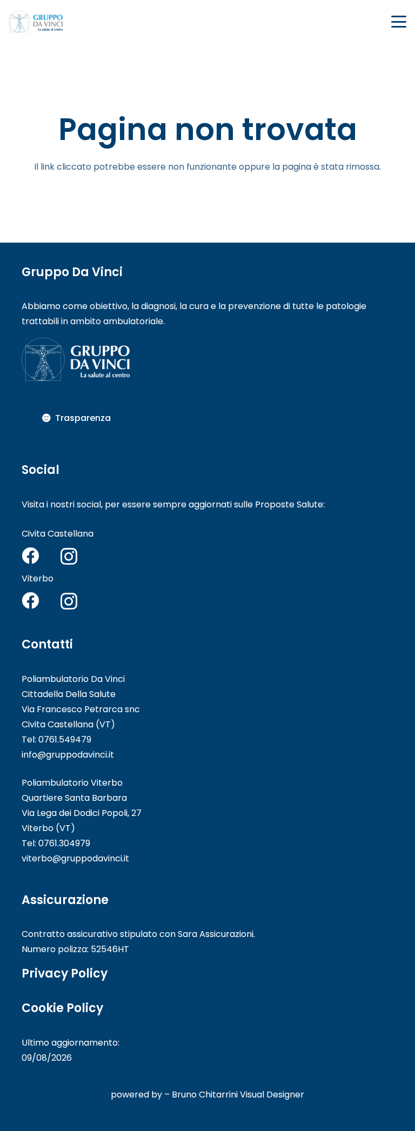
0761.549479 (64, 739)
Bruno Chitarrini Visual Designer (238, 1094)
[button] (398, 21)
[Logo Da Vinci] (36, 21)
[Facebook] (30, 555)
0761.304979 (64, 843)
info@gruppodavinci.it (68, 754)
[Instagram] (69, 556)
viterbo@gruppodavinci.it (75, 858)
